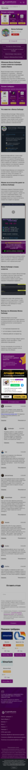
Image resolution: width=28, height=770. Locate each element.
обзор (6, 397)
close (27, 371)
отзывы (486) (20, 397)
